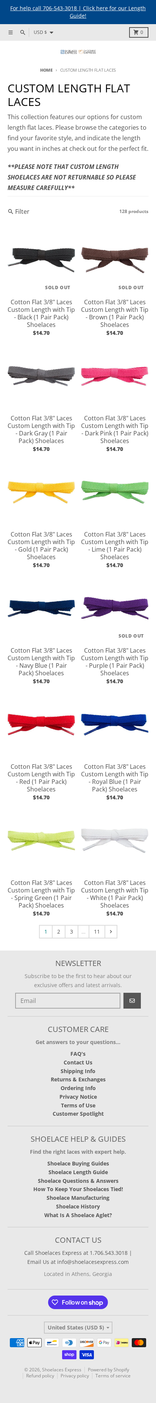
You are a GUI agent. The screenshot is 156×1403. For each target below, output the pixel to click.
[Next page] (111, 932)
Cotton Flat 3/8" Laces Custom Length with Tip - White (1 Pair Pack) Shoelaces (114, 894)
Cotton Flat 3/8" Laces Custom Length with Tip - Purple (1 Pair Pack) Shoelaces (114, 662)
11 (97, 931)
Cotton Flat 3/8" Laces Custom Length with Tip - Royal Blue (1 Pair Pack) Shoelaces (114, 778)
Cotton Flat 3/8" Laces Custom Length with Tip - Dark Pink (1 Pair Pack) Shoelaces (114, 429)
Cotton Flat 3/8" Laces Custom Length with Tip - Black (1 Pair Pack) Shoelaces (41, 313)
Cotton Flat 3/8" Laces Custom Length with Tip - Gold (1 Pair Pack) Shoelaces (41, 546)
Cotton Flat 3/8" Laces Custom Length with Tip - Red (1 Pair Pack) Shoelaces (41, 778)
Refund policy (40, 1375)
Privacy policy (75, 1375)
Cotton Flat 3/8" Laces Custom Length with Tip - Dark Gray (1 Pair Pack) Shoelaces (41, 429)
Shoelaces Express (61, 1369)
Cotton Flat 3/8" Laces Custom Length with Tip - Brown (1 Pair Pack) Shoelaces (114, 313)
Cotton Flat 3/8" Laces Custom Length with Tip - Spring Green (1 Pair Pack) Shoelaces (41, 894)
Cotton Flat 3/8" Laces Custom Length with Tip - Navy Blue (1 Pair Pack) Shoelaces (41, 662)
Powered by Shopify (108, 1369)
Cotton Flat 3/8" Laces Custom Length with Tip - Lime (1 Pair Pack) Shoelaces (114, 546)
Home (46, 70)
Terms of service (113, 1375)
